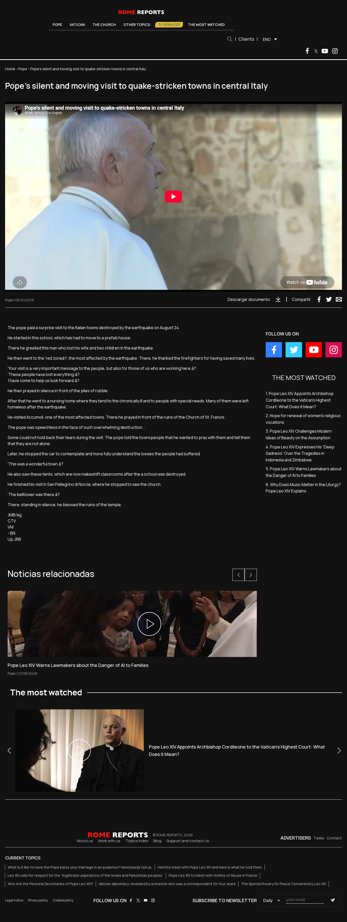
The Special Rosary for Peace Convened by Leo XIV (283, 883)
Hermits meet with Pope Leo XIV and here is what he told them (209, 867)
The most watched (206, 24)
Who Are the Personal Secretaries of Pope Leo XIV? (50, 883)
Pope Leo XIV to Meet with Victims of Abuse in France (213, 875)
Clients (246, 39)
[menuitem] (268, 39)
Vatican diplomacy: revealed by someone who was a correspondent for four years (167, 883)
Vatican (77, 24)
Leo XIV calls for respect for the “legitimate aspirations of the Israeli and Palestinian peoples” (85, 875)
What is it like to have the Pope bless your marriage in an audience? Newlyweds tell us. (80, 867)
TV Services (169, 24)
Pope (57, 24)
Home (10, 68)
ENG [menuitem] (267, 39)
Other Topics (136, 24)
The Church (104, 24)
